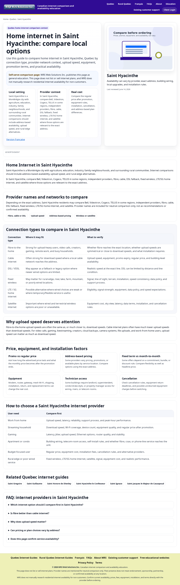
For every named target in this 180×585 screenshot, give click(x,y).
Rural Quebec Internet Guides (56, 557)
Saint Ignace (116, 483)
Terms (98, 562)
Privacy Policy (85, 562)
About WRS (100, 557)
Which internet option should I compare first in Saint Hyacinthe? (47, 504)
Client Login (169, 9)
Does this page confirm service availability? (35, 538)
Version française (15, 139)
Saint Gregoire (15, 483)
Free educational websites (154, 557)
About (159, 4)
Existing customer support (147, 9)
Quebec (110, 4)
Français (139, 4)
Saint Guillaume (34, 483)
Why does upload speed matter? (28, 521)
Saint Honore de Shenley (59, 483)
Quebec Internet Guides (24, 557)
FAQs (149, 4)
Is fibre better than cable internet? (30, 513)
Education (171, 4)
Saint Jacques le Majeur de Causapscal (145, 483)
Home (5, 19)
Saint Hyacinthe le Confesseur (90, 483)
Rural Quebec (124, 4)
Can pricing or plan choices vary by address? (35, 530)
